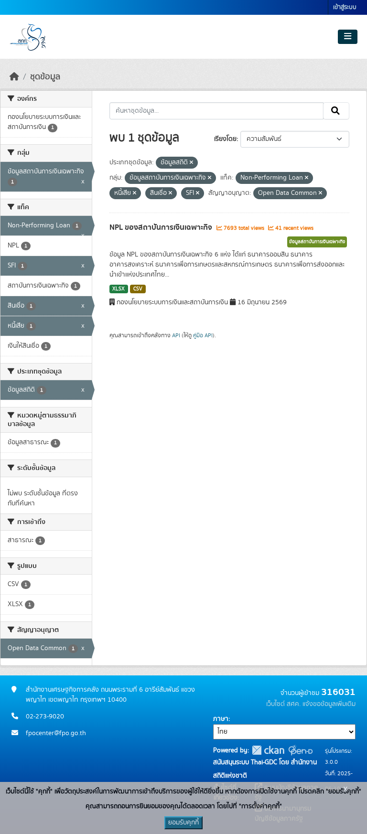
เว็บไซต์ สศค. (283, 704)
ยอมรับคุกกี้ (183, 822)
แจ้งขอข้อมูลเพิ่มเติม (329, 704)
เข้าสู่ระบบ (344, 7)
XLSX (118, 289)
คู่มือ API (203, 335)
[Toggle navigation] (347, 37)
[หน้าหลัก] (14, 77)
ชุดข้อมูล (45, 77)
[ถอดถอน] (191, 163)
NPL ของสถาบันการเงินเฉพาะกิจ (161, 227)
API (176, 335)
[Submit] (336, 110)
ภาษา (220, 719)
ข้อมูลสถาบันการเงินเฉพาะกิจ (317, 241)
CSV (137, 289)
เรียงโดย (225, 139)
